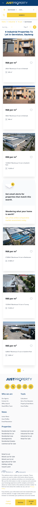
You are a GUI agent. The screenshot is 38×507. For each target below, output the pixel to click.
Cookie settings (8, 502)
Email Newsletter (7, 421)
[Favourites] (31, 62)
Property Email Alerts (27, 403)
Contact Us (5, 401)
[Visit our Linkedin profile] (19, 386)
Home (4, 22)
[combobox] (27, 10)
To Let (20, 22)
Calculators (24, 398)
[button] (16, 10)
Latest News (5, 416)
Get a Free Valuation (27, 401)
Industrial (11, 22)
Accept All (31, 502)
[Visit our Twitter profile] (13, 386)
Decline (20, 502)
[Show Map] (34, 27)
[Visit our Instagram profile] (24, 386)
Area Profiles (24, 406)
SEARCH (21, 15)
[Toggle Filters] (4, 15)
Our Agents (5, 398)
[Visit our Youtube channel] (30, 386)
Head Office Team (7, 406)
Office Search (6, 403)
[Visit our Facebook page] (7, 386)
